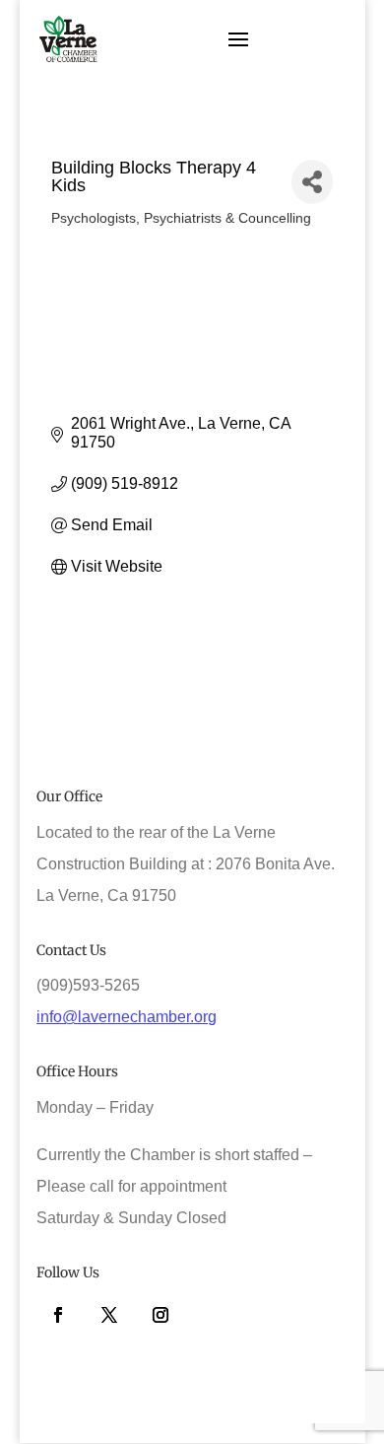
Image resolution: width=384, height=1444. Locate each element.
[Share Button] (312, 182)
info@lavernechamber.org (126, 1016)
